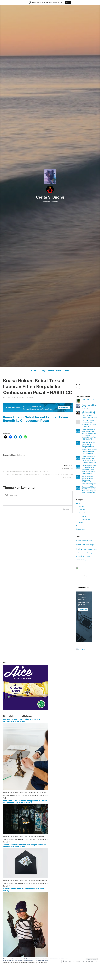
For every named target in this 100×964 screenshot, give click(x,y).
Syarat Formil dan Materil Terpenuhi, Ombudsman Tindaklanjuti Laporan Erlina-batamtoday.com (89, 480)
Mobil (86, 553)
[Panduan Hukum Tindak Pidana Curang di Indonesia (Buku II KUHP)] (25, 790)
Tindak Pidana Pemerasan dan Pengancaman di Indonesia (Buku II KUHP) (24, 846)
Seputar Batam (83, 513)
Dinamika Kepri (88, 544)
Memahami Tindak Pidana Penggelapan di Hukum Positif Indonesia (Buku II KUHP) (25, 802)
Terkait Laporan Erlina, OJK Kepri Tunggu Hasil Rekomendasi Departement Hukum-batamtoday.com (89, 469)
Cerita (66, 371)
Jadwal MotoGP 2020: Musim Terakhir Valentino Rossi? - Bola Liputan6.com (89, 423)
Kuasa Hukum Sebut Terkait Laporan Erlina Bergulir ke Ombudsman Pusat (35, 418)
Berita (58, 371)
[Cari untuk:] (86, 388)
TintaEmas (80, 560)
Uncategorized (80, 529)
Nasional (81, 506)
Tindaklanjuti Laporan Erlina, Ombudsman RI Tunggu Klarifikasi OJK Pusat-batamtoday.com (89, 459)
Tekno (81, 523)
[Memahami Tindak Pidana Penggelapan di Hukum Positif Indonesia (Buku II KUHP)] (25, 834)
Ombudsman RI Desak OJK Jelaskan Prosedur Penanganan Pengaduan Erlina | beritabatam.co (89, 490)
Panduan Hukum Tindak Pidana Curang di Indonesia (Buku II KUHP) (21, 720)
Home (33, 371)
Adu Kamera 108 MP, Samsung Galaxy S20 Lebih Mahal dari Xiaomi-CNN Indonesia (89, 415)
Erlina (19, 455)
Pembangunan (86, 519)
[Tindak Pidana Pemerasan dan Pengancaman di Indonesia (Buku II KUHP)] (25, 878)
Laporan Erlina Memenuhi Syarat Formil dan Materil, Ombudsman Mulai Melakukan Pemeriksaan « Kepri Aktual (38, 475)
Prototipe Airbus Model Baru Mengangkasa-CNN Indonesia (89, 407)
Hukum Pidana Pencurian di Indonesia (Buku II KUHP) (23, 890)
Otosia (78, 556)
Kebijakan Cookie (43, 960)
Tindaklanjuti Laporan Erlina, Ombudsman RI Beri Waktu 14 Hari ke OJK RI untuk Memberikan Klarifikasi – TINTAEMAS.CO (89, 434)
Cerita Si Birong (50, 197)
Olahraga (90, 553)
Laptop (82, 553)
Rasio (24, 455)
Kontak (51, 371)
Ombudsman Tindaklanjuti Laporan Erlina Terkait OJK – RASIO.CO (26, 471)
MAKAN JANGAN (88, 400)
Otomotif (82, 510)
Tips (85, 560)
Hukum (7, 397)
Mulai (67, 2)
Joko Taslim (88, 549)
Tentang (42, 371)
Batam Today (81, 540)
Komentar (66, 509)
